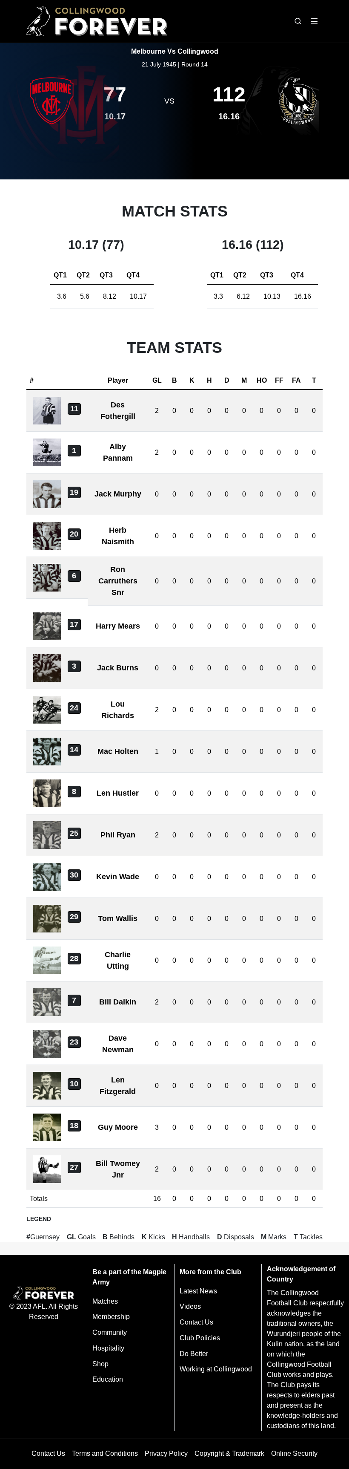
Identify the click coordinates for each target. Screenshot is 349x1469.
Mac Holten (117, 751)
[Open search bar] (298, 21)
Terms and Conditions (105, 1453)
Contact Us (196, 1322)
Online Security (294, 1453)
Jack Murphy (117, 494)
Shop (100, 1364)
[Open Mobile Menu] (314, 21)
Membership (111, 1316)
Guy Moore (118, 1127)
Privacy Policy (166, 1453)
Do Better (194, 1353)
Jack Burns (117, 668)
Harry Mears (118, 626)
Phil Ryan (117, 835)
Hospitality (108, 1348)
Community (109, 1332)
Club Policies (200, 1338)
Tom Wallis (117, 918)
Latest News (198, 1291)
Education (107, 1379)
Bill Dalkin (117, 1002)
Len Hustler (118, 793)
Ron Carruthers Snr (117, 581)
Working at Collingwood (216, 1369)
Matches (105, 1301)
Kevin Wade (117, 876)
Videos (190, 1306)
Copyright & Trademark (229, 1453)
